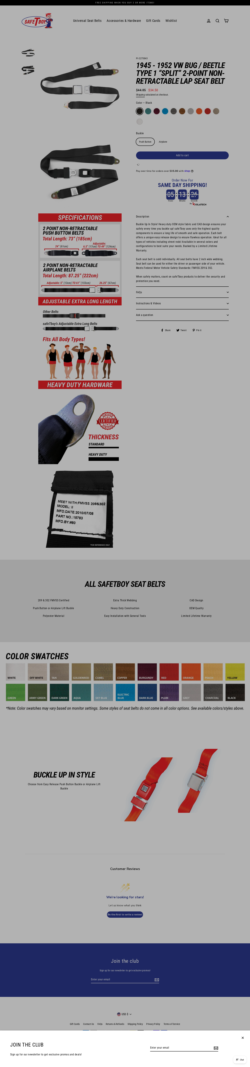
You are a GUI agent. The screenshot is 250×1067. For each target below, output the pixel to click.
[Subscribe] (215, 1048)
